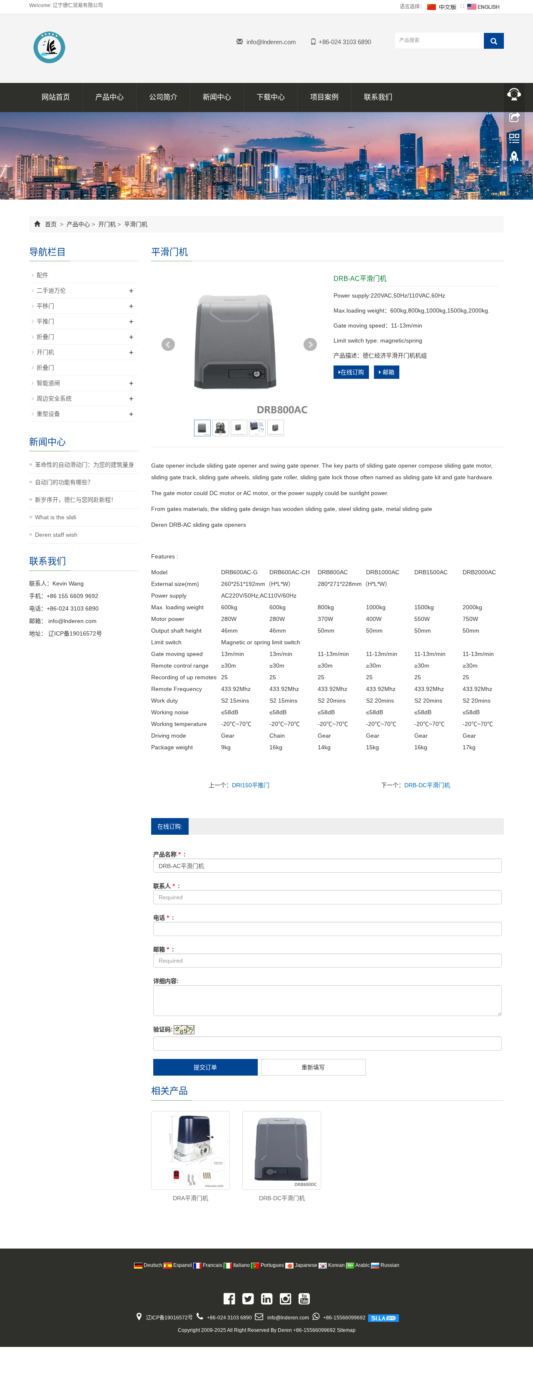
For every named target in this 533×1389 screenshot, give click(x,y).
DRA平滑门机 (190, 1198)
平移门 (45, 306)
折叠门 (45, 336)
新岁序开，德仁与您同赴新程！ (76, 499)
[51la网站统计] (383, 1318)
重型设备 (48, 413)
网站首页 (56, 97)
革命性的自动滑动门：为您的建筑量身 (84, 464)
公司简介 (163, 97)
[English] (483, 7)
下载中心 (271, 97)
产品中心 (109, 97)
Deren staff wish (56, 534)
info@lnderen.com (271, 41)
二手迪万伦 (51, 290)
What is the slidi (55, 517)
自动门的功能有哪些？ (64, 482)
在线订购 (352, 372)
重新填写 (313, 1067)
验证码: (163, 1029)
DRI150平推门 (250, 785)
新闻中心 (217, 97)
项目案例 (324, 97)
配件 (42, 275)
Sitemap (346, 1330)
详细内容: (166, 981)
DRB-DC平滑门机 (427, 785)
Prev (168, 344)
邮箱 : (163, 949)
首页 (51, 224)
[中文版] (442, 7)
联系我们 (378, 97)
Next (310, 344)
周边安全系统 (54, 398)
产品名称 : (169, 854)
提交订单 (205, 1067)
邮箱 (387, 372)
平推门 (45, 321)
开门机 (107, 224)
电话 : (163, 917)
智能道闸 (48, 383)
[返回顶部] (514, 159)
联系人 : (166, 886)
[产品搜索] (494, 41)
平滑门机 (134, 224)
